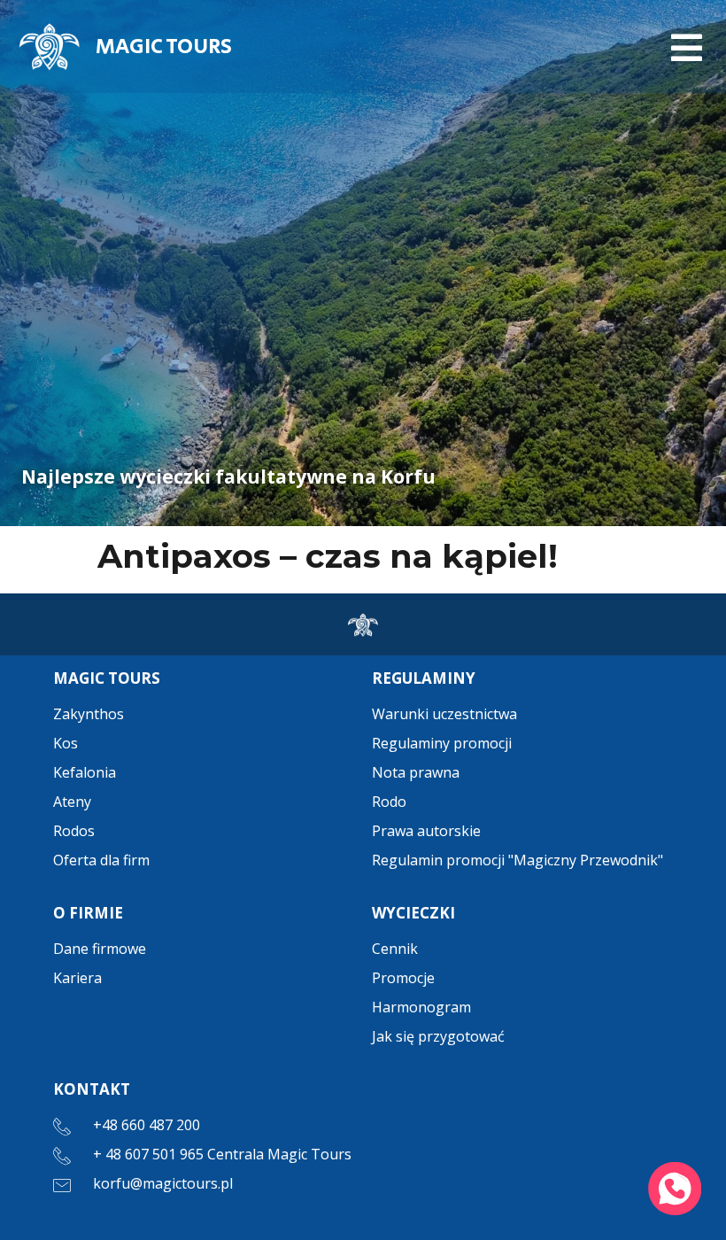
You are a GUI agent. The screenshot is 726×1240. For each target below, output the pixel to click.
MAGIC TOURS (164, 46)
